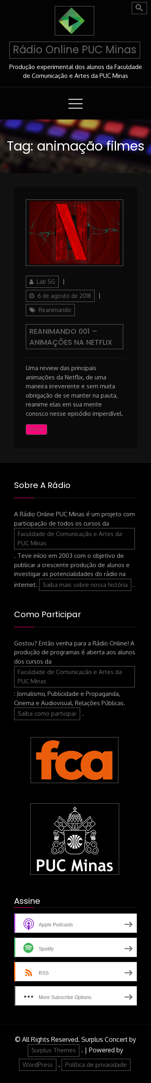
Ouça (36, 429)
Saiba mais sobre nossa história (85, 585)
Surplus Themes (53, 1050)
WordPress (38, 1064)
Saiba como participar (47, 713)
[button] (139, 8)
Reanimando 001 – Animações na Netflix (70, 336)
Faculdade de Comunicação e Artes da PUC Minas (70, 538)
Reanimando (55, 309)
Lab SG (46, 281)
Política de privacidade (96, 1064)
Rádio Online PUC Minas (75, 49)
